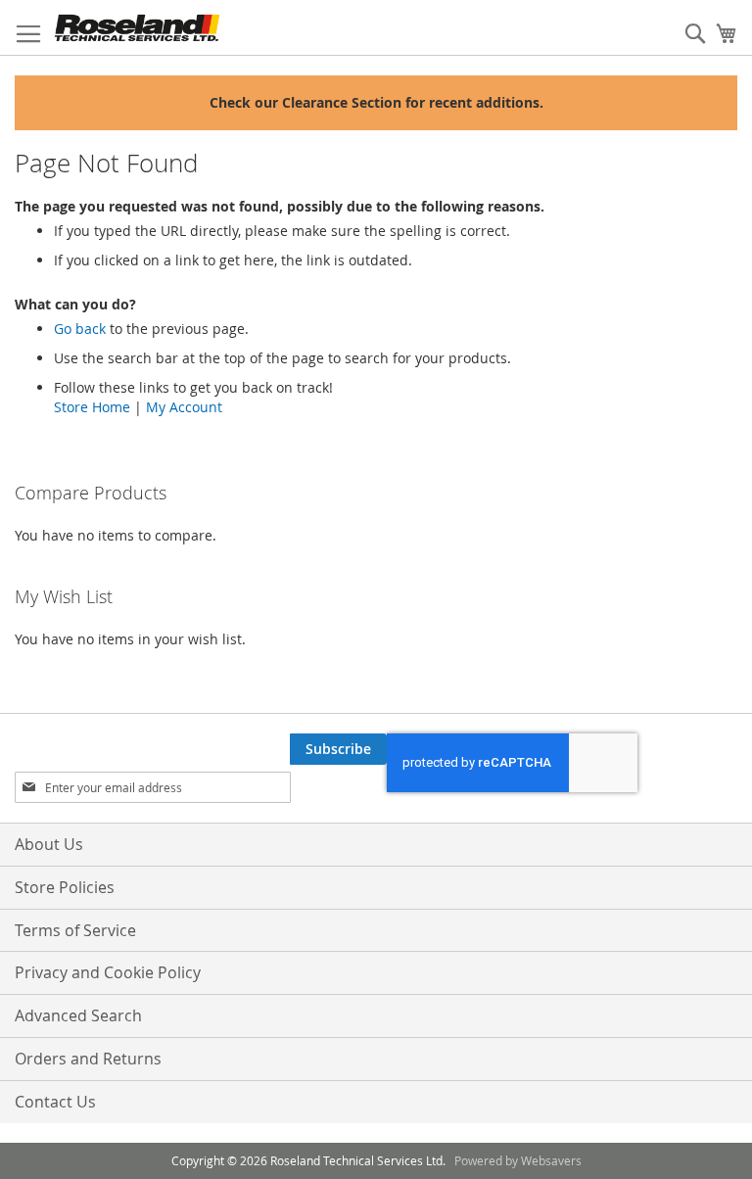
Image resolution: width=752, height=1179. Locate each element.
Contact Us (55, 1101)
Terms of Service (75, 930)
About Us (49, 844)
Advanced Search (78, 1015)
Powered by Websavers (518, 1160)
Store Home (92, 407)
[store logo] (137, 28)
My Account (184, 407)
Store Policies (65, 887)
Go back (80, 328)
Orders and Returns (88, 1058)
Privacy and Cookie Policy (108, 972)
